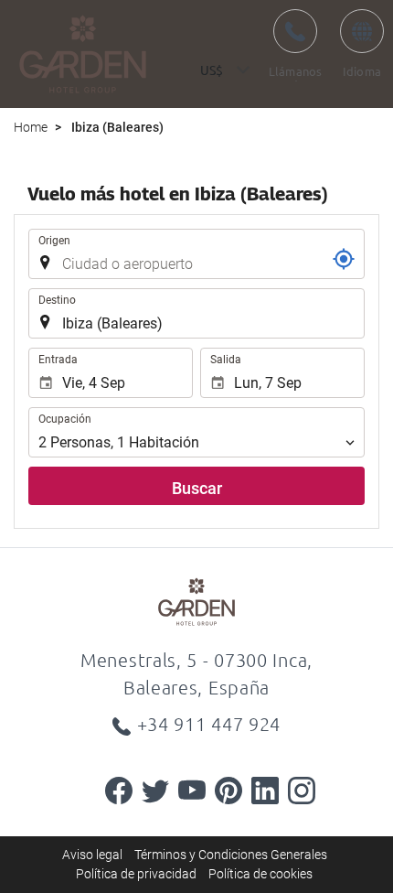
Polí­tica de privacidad (136, 873)
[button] (222, 70)
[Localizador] (344, 259)
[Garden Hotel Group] (196, 601)
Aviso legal (92, 854)
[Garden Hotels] (82, 54)
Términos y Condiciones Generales (230, 854)
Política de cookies (260, 873)
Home (31, 127)
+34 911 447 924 (209, 724)
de (362, 42)
